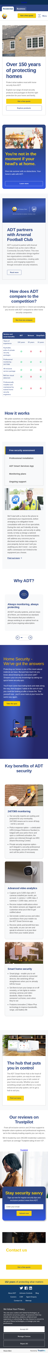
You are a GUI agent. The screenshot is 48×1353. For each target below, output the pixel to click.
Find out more (13, 558)
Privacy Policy (7, 1350)
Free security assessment (22, 450)
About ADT (12, 1293)
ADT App (21, 466)
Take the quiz (12, 704)
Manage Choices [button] (24, 1336)
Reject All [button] (24, 1343)
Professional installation (21, 458)
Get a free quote (26, 15)
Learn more (24, 183)
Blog (37, 1293)
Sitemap (28, 1300)
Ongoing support (17, 482)
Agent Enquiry (31, 1297)
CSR (21, 1297)
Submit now (24, 1213)
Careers (13, 1297)
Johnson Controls (25, 1293)
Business (21, 9)
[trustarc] (41, 1350)
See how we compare (24, 320)
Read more (14, 272)
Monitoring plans (17, 474)
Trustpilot (24, 1150)
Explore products (24, 108)
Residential (8, 9)
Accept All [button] (24, 1329)
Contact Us (18, 1300)
